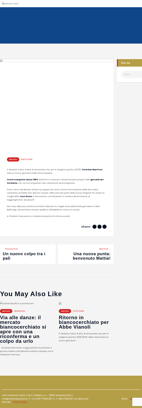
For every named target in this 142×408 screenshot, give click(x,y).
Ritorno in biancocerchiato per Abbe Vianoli (84, 322)
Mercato (13, 159)
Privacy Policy (19, 402)
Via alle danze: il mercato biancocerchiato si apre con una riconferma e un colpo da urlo (23, 329)
